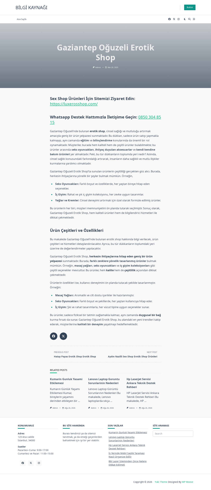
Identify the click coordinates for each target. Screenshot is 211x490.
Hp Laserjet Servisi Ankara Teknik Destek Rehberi (141, 383)
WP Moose (187, 481)
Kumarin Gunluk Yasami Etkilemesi (128, 432)
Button (190, 7)
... (79, 401)
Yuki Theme (161, 481)
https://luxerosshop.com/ (74, 103)
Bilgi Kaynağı (31, 7)
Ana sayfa (21, 19)
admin (98, 67)
